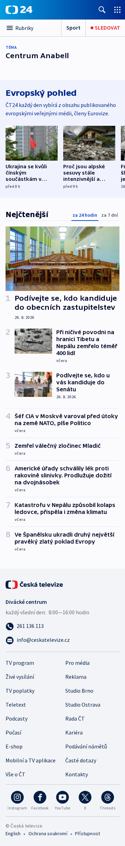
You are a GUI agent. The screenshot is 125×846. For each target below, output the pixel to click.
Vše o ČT (15, 774)
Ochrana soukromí (47, 833)
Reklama (75, 676)
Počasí (13, 732)
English (13, 833)
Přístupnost (87, 833)
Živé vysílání (20, 676)
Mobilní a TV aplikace (31, 760)
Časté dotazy (80, 760)
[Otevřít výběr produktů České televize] (117, 9)
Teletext (16, 704)
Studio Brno (79, 690)
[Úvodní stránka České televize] (35, 584)
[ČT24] (19, 10)
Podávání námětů (86, 746)
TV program (20, 662)
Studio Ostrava (82, 704)
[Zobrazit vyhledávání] (102, 9)
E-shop (14, 746)
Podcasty (16, 718)
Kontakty (76, 774)
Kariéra (74, 732)
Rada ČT (75, 718)
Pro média (77, 662)
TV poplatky (20, 690)
